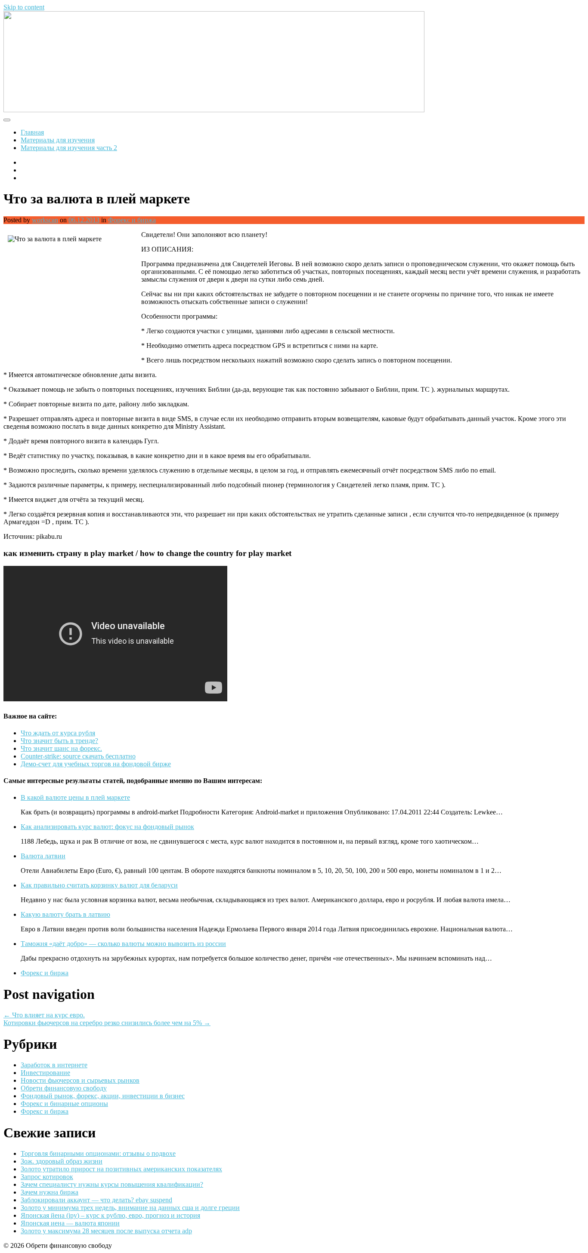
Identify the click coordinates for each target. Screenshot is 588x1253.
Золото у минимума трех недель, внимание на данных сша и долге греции (130, 1207)
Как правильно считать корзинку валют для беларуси (99, 885)
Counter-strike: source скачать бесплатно (78, 756)
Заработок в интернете (54, 1065)
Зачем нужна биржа (49, 1192)
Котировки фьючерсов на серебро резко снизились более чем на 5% (106, 1022)
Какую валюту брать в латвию (65, 914)
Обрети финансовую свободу (64, 1088)
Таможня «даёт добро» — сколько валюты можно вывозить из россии (123, 943)
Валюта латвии (43, 856)
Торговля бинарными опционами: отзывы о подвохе (98, 1153)
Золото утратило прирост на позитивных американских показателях (121, 1169)
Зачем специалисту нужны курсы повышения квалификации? (112, 1184)
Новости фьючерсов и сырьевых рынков (80, 1080)
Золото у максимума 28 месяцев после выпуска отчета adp (106, 1231)
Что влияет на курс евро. (44, 1015)
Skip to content (23, 7)
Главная (32, 132)
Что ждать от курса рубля (58, 733)
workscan (45, 220)
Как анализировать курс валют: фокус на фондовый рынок (107, 826)
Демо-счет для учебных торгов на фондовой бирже (96, 764)
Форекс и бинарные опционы (64, 1103)
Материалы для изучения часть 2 (69, 147)
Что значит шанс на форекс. (61, 748)
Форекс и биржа (132, 220)
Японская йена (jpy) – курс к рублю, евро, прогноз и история (110, 1215)
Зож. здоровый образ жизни (61, 1161)
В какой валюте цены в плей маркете (75, 797)
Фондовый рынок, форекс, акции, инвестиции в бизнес (103, 1095)
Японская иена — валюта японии (70, 1223)
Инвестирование (45, 1072)
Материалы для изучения (58, 140)
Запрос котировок (47, 1176)
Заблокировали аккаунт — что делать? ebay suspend (96, 1200)
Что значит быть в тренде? (59, 740)
